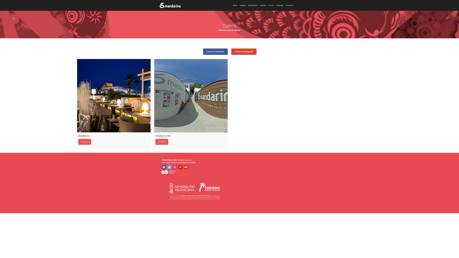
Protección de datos (179, 162)
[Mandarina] (114, 95)
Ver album (85, 142)
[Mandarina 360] (191, 95)
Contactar (191, 162)
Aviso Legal (165, 162)
